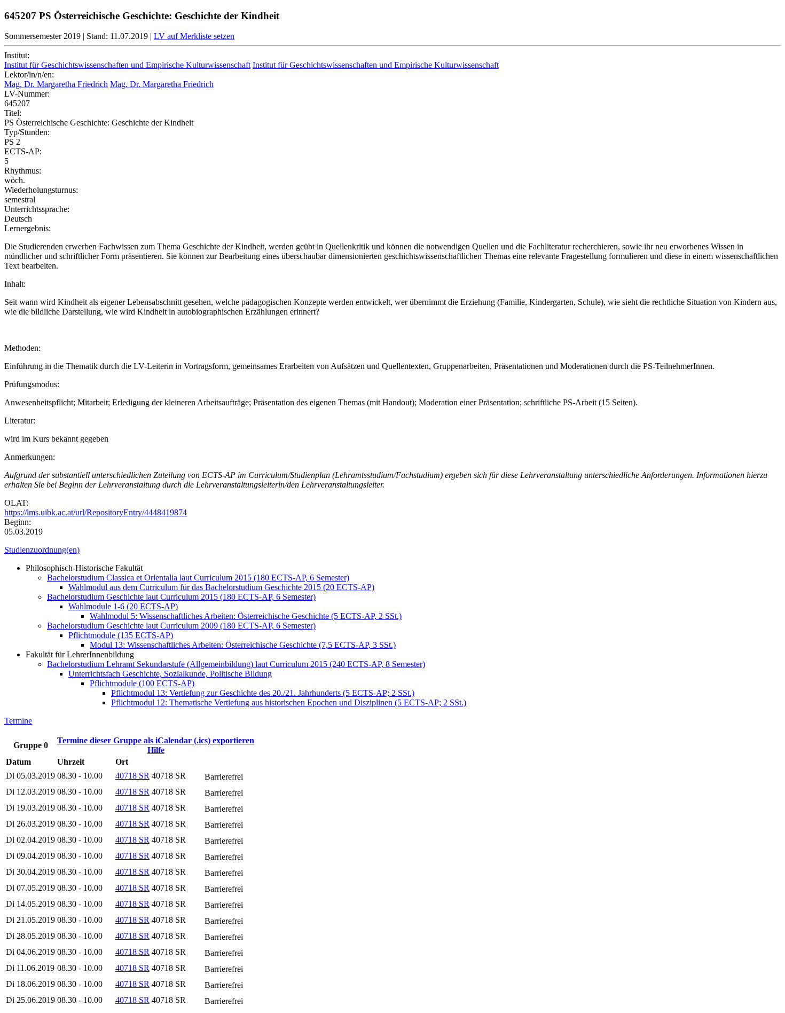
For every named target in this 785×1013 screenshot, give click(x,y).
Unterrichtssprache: (36, 209)
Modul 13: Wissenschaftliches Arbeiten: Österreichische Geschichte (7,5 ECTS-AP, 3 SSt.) (243, 644)
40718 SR (132, 775)
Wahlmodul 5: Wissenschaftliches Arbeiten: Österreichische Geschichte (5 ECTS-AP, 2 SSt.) (246, 616)
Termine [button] (18, 720)
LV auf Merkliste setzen (194, 36)
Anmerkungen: (29, 456)
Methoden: (22, 347)
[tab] (392, 550)
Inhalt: (15, 283)
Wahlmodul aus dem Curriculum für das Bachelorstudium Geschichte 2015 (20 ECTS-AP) (221, 587)
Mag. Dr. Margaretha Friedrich (56, 84)
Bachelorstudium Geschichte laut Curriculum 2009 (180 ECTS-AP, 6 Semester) (181, 625)
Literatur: (19, 420)
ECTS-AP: (23, 151)
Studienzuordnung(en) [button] (42, 549)
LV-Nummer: (27, 93)
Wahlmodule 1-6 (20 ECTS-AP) (123, 606)
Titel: (12, 112)
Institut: (16, 55)
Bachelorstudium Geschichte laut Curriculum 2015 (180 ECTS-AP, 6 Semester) (181, 596)
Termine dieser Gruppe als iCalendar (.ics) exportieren (155, 740)
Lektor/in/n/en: (29, 74)
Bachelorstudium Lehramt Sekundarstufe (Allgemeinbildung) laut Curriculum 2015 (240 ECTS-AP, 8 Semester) (236, 664)
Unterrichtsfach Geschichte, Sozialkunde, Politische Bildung (170, 673)
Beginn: (17, 522)
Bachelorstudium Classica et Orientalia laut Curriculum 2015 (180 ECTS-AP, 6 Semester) (198, 577)
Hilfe (155, 750)
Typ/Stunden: (27, 132)
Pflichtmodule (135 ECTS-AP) (120, 635)
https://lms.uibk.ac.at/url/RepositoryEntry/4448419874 (95, 512)
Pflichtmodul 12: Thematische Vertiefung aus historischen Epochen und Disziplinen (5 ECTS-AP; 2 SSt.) (288, 702)
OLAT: (16, 502)
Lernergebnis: (27, 228)
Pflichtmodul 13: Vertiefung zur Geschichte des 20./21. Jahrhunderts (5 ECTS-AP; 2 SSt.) (262, 692)
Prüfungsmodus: (31, 384)
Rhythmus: (22, 170)
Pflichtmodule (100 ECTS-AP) (142, 683)
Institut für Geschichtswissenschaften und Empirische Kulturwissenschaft (127, 64)
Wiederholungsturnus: (41, 189)
